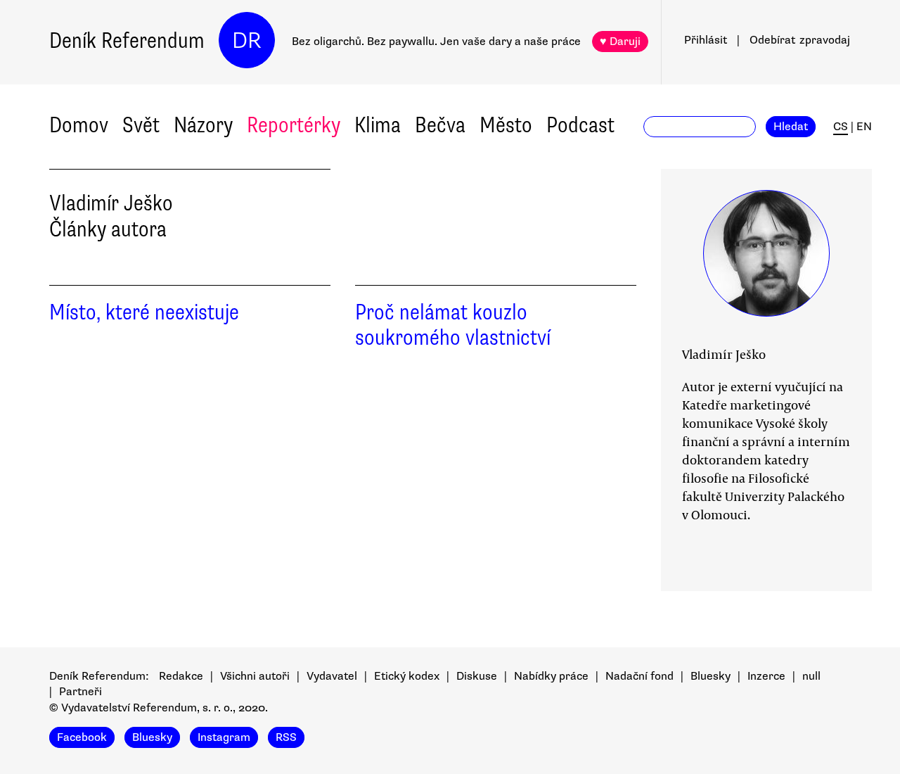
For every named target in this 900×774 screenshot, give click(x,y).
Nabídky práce (551, 676)
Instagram (224, 737)
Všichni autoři (255, 676)
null (811, 676)
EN (864, 127)
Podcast (580, 125)
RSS (286, 737)
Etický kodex (406, 676)
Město (506, 125)
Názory (203, 125)
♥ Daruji (620, 41)
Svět (141, 125)
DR (247, 40)
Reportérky (293, 125)
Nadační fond (639, 676)
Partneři (80, 692)
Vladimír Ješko (724, 353)
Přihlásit (705, 40)
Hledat (790, 127)
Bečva (440, 125)
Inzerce (766, 676)
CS (840, 127)
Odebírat (800, 40)
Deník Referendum (127, 40)
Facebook (82, 737)
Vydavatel (332, 676)
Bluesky (710, 676)
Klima (377, 125)
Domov (78, 125)
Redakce (181, 676)
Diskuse (476, 676)
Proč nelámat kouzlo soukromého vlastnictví (453, 325)
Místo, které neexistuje (144, 312)
